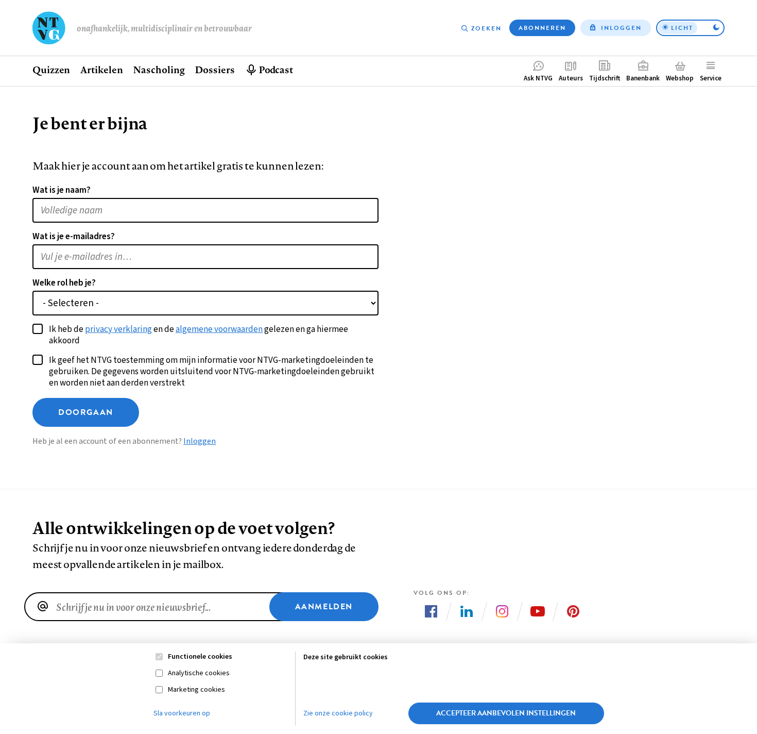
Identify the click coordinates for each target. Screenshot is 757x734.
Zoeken (486, 28)
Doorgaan (85, 412)
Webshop (680, 78)
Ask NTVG (538, 78)
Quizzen (51, 69)
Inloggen (621, 27)
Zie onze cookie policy (338, 713)
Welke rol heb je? (64, 283)
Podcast (276, 69)
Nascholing (158, 69)
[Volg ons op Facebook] (431, 611)
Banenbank (643, 78)
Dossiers (214, 69)
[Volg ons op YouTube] (537, 611)
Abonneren (542, 27)
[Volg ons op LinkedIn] (466, 611)
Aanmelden (324, 606)
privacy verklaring (118, 329)
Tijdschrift (604, 78)
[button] (690, 28)
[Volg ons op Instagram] (502, 611)
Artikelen (101, 69)
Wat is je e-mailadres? (73, 236)
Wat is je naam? (61, 190)
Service (710, 78)
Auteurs (571, 78)
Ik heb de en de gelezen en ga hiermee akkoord (198, 335)
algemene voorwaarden (219, 329)
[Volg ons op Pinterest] (573, 611)
